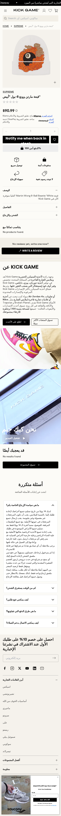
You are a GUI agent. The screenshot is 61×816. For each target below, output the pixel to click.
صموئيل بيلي (9, 737)
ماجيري (6, 708)
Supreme (18, 26)
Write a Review (38, 252)
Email (33, 792)
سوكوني (7, 744)
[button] (5, 10)
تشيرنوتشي (8, 694)
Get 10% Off (45, 800)
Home (6, 26)
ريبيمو (5, 730)
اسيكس (7, 687)
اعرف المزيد (47, 116)
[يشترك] (54, 658)
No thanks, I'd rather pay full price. (45, 803)
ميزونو (6, 715)
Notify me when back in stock (26, 139)
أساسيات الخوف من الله (15, 701)
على (5, 723)
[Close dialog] (58, 777)
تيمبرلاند (7, 751)
